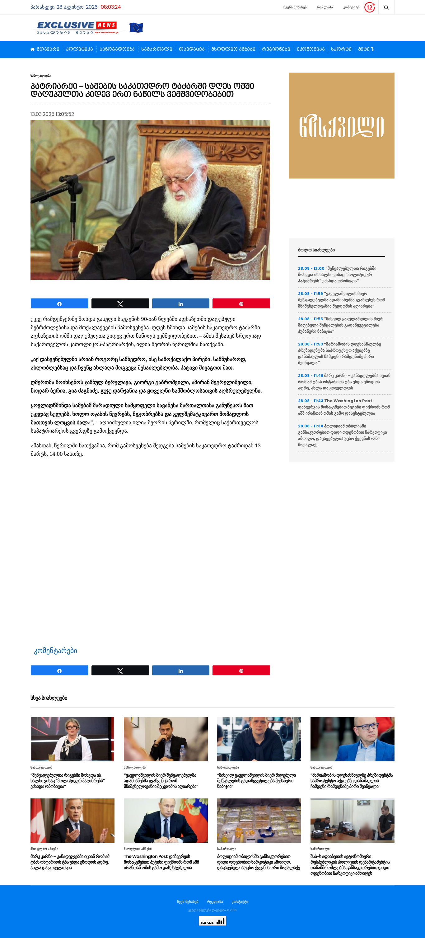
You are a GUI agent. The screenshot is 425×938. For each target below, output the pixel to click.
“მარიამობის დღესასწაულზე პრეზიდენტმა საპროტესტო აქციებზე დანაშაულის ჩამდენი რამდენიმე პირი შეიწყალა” (339, 353)
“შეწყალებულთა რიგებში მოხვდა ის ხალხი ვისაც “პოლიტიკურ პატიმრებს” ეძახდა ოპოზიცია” (337, 274)
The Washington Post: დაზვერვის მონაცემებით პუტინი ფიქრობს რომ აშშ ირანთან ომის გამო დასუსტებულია (344, 407)
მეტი (364, 49)
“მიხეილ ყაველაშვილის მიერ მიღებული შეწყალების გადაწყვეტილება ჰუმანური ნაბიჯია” (340, 325)
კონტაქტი (351, 7)
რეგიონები (276, 49)
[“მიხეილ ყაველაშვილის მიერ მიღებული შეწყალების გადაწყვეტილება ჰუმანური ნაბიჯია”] (259, 739)
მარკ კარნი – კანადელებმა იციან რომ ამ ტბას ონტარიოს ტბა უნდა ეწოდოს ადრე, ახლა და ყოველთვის (344, 382)
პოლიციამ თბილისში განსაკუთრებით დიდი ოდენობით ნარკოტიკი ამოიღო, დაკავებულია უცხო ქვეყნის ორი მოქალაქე (342, 435)
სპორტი (341, 49)
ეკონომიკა (311, 49)
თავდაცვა (192, 49)
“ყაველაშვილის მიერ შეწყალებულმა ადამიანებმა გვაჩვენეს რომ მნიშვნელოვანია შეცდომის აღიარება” (341, 300)
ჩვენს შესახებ (295, 7)
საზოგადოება (117, 49)
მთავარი (48, 49)
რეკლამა (325, 7)
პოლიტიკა (79, 49)
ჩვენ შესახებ (187, 901)
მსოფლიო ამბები (233, 49)
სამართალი (156, 49)
